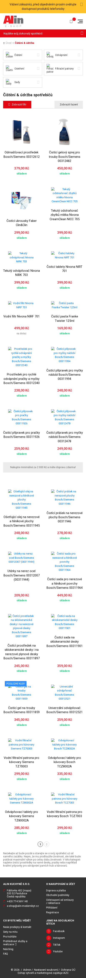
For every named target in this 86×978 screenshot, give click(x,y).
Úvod (8, 43)
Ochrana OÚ (68, 969)
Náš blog (8, 949)
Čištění (18, 55)
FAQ (5, 953)
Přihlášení (51, 907)
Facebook (58, 931)
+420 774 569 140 (17, 901)
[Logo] (13, 21)
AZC (65, 972)
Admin (27, 969)
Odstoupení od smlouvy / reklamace (60, 901)
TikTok (56, 944)
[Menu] (80, 21)
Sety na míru (10, 931)
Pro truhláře (9, 936)
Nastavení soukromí (46, 969)
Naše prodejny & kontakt (17, 927)
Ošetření (19, 68)
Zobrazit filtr (19, 104)
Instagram (59, 937)
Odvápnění (61, 55)
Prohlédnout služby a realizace (15, 943)
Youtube (58, 951)
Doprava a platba (56, 890)
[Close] (81, 4)
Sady (17, 82)
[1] (82, 33)
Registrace (52, 912)
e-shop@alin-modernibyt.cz (23, 906)
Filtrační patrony (64, 68)
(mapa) (27, 890)
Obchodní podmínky (57, 895)
